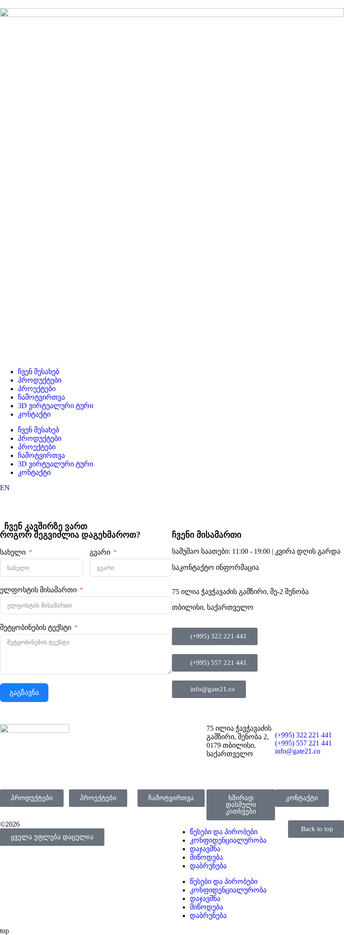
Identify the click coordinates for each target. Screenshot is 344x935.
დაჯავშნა (205, 849)
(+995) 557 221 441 (303, 743)
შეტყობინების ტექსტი (35, 627)
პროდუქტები (39, 380)
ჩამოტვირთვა (41, 397)
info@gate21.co (297, 751)
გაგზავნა (24, 692)
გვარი (100, 552)
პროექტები (37, 388)
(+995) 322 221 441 (303, 735)
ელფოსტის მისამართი (38, 590)
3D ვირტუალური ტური (55, 405)
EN (5, 487)
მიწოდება (206, 857)
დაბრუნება (208, 866)
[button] (52, 837)
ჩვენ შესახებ (38, 371)
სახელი (13, 552)
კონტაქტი (34, 414)
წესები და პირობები (224, 881)
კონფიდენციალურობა (228, 840)
